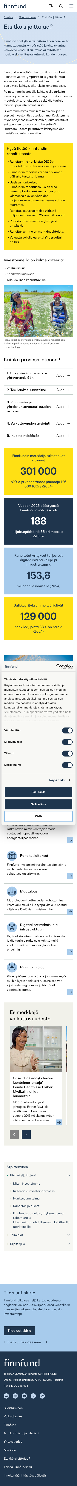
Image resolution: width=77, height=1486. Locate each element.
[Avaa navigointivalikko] (71, 6)
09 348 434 (21, 1385)
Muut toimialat (32, 967)
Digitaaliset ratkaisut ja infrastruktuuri (39, 927)
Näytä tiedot (57, 780)
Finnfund (10, 1425)
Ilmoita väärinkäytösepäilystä (25, 1475)
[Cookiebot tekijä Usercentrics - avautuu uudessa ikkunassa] (56, 666)
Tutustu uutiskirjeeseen (23, 1342)
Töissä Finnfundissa (18, 1467)
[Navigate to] (6, 1396)
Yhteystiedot (13, 1441)
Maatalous (28, 891)
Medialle (10, 1450)
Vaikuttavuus (13, 1416)
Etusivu (8, 17)
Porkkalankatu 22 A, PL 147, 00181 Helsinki (38, 1379)
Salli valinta (38, 804)
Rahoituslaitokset (34, 856)
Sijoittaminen (27, 17)
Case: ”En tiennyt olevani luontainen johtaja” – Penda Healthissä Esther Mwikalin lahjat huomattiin (33, 1087)
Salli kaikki (38, 792)
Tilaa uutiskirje (19, 1331)
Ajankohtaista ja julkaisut (21, 1433)
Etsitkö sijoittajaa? (17, 1458)
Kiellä (38, 816)
